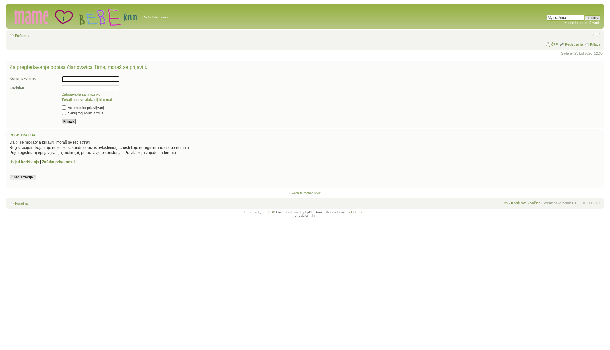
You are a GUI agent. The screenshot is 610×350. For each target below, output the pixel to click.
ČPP (554, 44)
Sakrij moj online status (85, 113)
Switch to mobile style (305, 193)
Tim (505, 203)
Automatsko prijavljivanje (86, 108)
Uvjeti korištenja (24, 162)
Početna (22, 35)
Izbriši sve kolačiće (525, 203)
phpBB (268, 212)
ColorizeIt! (358, 212)
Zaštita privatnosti (58, 162)
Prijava (595, 44)
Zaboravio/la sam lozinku (81, 94)
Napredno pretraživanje (582, 22)
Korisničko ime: (23, 78)
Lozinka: (17, 88)
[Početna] (75, 16)
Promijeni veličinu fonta (595, 34)
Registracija (574, 44)
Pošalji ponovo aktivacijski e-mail (87, 100)
